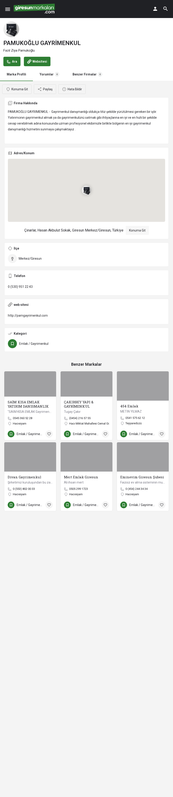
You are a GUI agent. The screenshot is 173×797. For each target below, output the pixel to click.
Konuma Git (137, 230)
